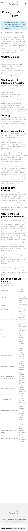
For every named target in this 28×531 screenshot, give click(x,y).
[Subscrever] (26, 525)
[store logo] (14, 3)
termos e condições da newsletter (16, 528)
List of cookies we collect (7, 75)
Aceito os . (14, 528)
